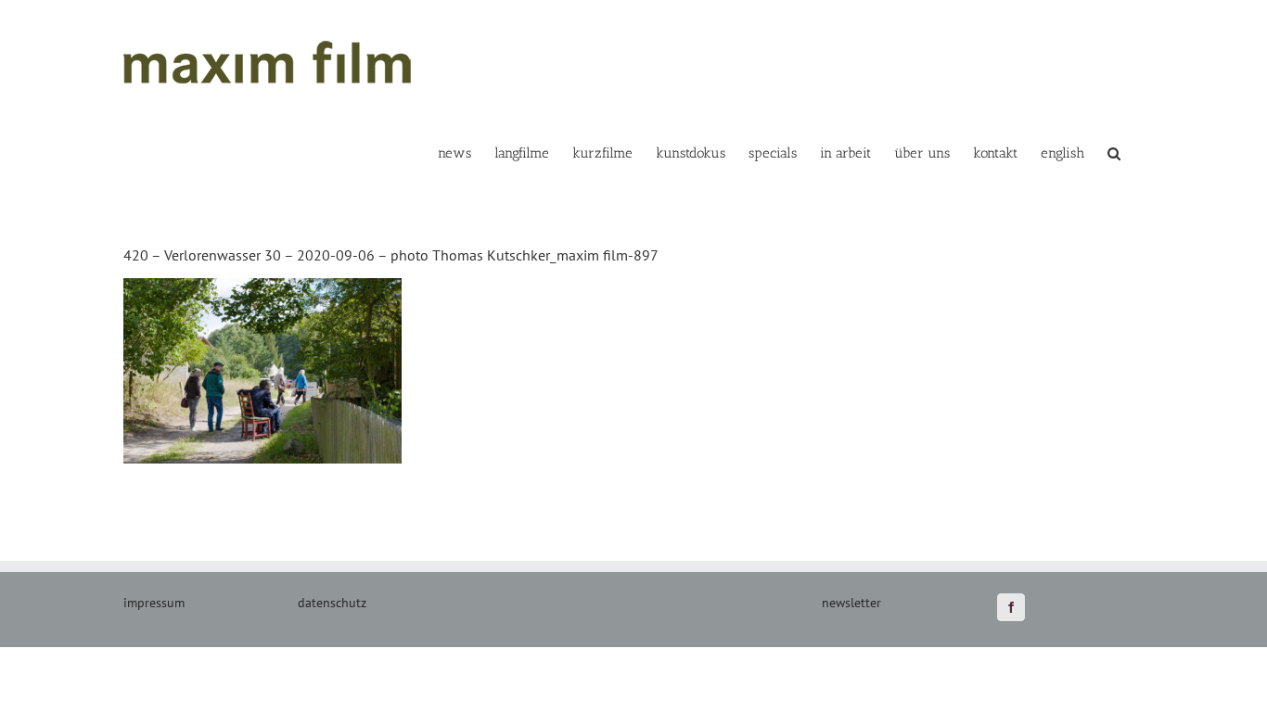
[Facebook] (1011, 607)
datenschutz (332, 602)
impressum (154, 602)
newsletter (851, 602)
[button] (1113, 152)
